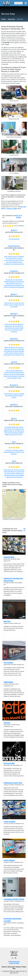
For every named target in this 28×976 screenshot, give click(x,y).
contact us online (11, 208)
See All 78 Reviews (19, 216)
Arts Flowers (8, 662)
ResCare (7, 621)
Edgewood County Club (13, 783)
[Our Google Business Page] (12, 958)
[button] (15, 489)
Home (4, 19)
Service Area (11, 19)
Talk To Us (19, 3)
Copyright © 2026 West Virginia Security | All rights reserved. (14, 972)
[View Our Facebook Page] (15, 958)
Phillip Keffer (8, 682)
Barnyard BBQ (9, 763)
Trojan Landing (9, 821)
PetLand (7, 723)
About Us (4, 967)
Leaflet (5, 518)
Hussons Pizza (9, 557)
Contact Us (18, 967)
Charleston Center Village (14, 899)
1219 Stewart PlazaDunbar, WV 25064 (14, 962)
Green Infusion (9, 860)
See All (24, 530)
